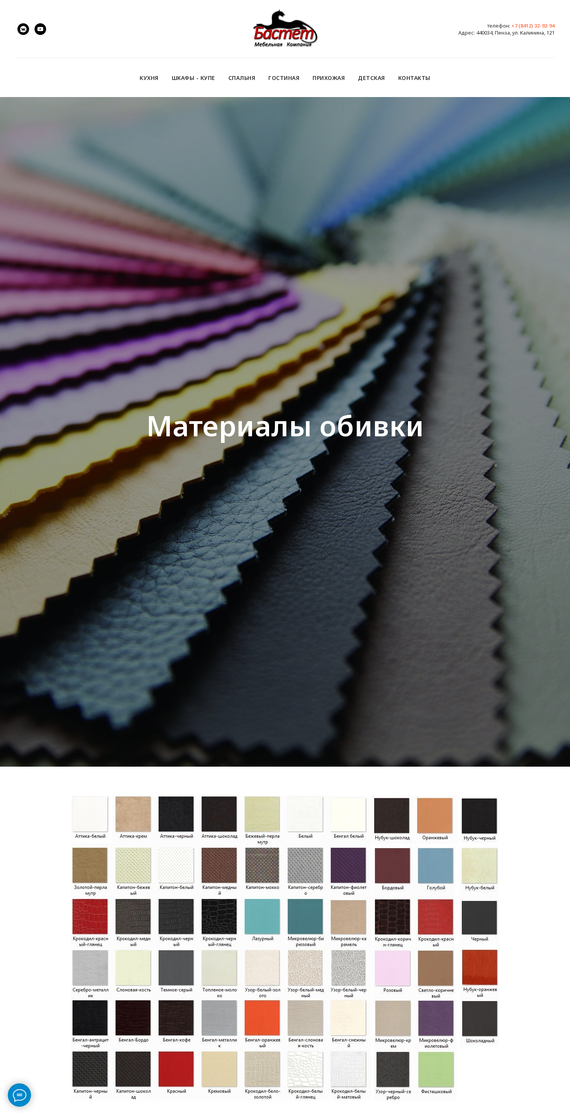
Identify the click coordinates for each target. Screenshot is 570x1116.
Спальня (242, 78)
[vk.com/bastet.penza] (23, 29)
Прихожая (329, 78)
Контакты (414, 78)
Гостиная (283, 78)
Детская (371, 78)
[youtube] (40, 29)
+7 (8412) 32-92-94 (532, 25)
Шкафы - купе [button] (193, 78)
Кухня (149, 78)
